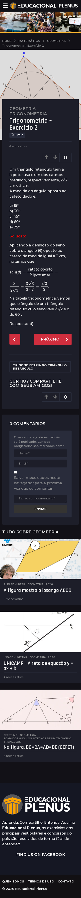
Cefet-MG (11, 735)
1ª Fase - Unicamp (15, 657)
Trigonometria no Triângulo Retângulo (40, 366)
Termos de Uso (41, 881)
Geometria (22, 108)
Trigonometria (28, 114)
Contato (66, 881)
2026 (49, 584)
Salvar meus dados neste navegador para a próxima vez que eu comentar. (38, 483)
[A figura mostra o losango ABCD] (40, 559)
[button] (5, 5)
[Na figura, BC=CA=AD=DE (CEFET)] (40, 710)
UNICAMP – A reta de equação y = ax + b (39, 666)
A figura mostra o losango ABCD (37, 590)
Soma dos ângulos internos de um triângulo (38, 738)
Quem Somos (13, 881)
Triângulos (12, 741)
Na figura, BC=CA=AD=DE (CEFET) (39, 747)
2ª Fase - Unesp (14, 584)
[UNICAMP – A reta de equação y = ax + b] (40, 632)
